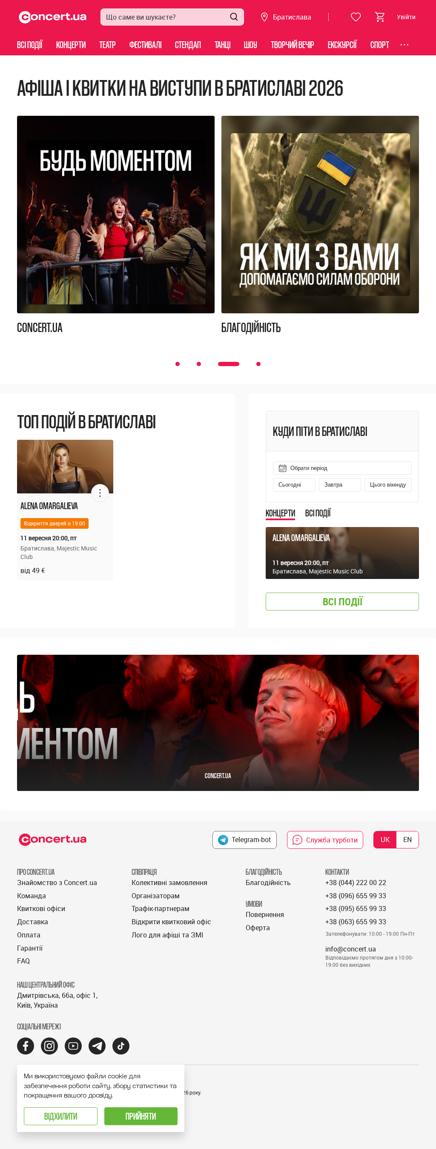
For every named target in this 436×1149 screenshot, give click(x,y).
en (407, 839)
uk (385, 839)
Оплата (28, 935)
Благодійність (268, 882)
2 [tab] (199, 364)
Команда (31, 895)
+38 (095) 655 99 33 (355, 908)
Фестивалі (145, 44)
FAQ (23, 961)
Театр (107, 44)
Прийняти (141, 1116)
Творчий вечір (292, 44)
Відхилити (60, 1116)
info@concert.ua (350, 949)
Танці (222, 44)
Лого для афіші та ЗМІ (168, 935)
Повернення (265, 914)
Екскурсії (342, 44)
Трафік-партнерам (160, 908)
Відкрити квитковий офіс (171, 921)
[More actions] (100, 492)
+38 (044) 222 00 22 (355, 882)
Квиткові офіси (41, 908)
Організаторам (156, 895)
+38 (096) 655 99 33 (355, 895)
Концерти (71, 44)
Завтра (333, 484)
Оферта (258, 927)
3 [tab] (227, 364)
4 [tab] (257, 364)
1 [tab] (177, 364)
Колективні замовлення (169, 882)
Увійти (406, 17)
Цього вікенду (388, 484)
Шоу (250, 44)
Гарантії (30, 948)
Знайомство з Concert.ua (57, 882)
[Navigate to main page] (53, 17)
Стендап (188, 44)
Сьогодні (289, 484)
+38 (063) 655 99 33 (355, 921)
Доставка (32, 921)
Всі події (30, 44)
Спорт (379, 44)
